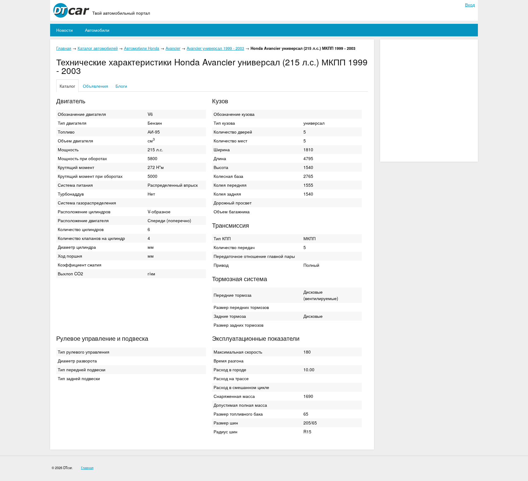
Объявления (95, 86)
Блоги (121, 86)
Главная (63, 48)
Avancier (173, 48)
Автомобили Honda (141, 48)
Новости (64, 30)
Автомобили (97, 30)
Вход (470, 5)
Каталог (67, 86)
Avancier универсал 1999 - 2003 (215, 48)
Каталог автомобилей (98, 48)
